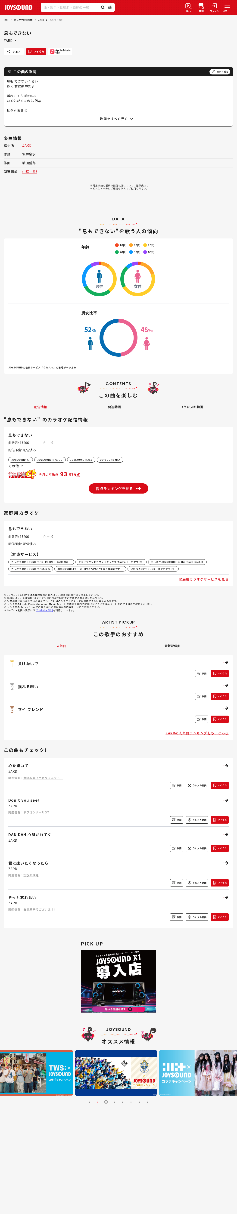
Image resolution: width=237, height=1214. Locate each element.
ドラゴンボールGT (36, 812)
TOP (6, 19)
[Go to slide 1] (89, 1102)
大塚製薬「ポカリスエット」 (43, 778)
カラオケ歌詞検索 (23, 19)
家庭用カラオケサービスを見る (204, 579)
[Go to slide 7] (139, 1102)
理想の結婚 (31, 875)
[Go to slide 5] (122, 1102)
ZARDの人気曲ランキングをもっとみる (197, 733)
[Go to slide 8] (147, 1102)
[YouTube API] (44, 610)
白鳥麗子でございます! (39, 909)
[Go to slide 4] (114, 1102)
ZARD (41, 19)
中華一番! (29, 171)
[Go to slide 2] (97, 1102)
